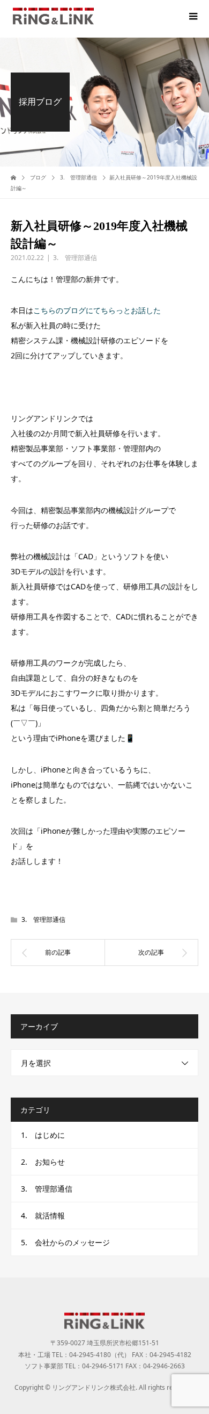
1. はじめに (43, 1135)
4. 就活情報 (43, 1215)
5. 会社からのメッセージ (65, 1242)
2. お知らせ (43, 1162)
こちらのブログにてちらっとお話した (97, 310)
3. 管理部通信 (75, 257)
